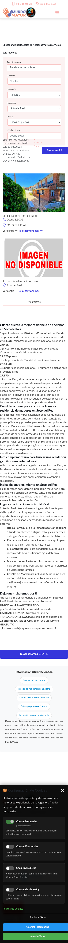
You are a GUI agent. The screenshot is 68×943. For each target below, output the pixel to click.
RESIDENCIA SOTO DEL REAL (20, 216)
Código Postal (13, 130)
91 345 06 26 (24, 4)
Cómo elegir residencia (34, 680)
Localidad (11, 103)
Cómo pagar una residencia (34, 706)
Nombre (11, 76)
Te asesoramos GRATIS (34, 654)
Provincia (11, 89)
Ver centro (9, 231)
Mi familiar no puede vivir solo (34, 715)
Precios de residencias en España (34, 689)
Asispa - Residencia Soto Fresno (21, 281)
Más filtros (34, 302)
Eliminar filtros (38, 144)
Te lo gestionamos (29, 231)
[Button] (55, 12)
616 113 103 (48, 4)
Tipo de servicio (14, 62)
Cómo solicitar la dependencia (34, 698)
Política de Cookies (13, 909)
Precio (10, 117)
